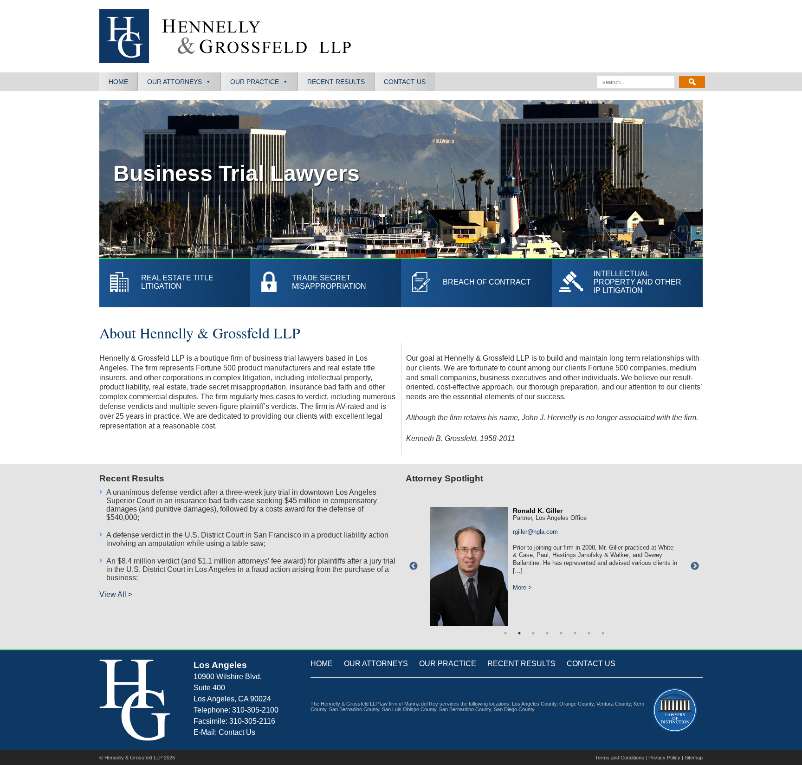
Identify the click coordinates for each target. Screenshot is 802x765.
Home (118, 81)
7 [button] (589, 633)
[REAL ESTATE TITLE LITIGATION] (174, 303)
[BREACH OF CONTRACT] (473, 303)
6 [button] (575, 633)
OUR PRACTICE (447, 664)
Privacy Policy (664, 757)
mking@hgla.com (536, 531)
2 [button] (519, 633)
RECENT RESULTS (521, 664)
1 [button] (505, 633)
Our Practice (254, 81)
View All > (115, 594)
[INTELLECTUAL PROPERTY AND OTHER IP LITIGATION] (627, 303)
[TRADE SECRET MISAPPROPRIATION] (325, 303)
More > (522, 579)
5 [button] (561, 633)
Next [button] (694, 566)
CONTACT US (591, 664)
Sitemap (694, 757)
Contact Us (405, 81)
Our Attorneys (174, 81)
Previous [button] (413, 566)
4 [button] (547, 633)
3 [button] (533, 633)
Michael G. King (538, 510)
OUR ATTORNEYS (376, 664)
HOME (321, 664)
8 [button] (603, 633)
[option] (554, 561)
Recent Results (336, 81)
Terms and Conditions (619, 757)
